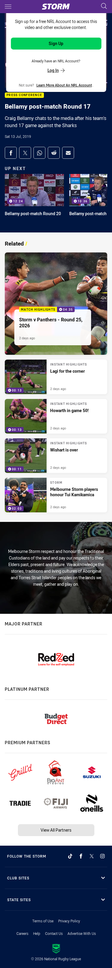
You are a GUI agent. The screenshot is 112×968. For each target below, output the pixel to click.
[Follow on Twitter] (91, 856)
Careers (22, 933)
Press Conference (24, 95)
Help (36, 933)
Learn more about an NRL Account (64, 85)
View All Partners (56, 830)
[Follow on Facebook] (81, 856)
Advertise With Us (81, 933)
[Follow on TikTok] (70, 856)
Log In (53, 70)
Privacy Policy (69, 920)
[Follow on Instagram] (102, 856)
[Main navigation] (8, 6)
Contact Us (54, 933)
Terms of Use (42, 920)
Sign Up (56, 43)
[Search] (104, 6)
